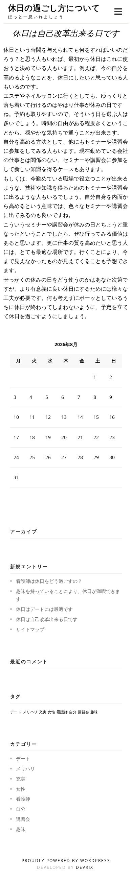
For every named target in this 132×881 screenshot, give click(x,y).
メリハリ (30, 712)
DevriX (84, 867)
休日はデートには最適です (44, 609)
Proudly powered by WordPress (66, 860)
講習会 (83, 712)
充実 (42, 712)
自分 (72, 712)
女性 (51, 712)
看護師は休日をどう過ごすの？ (49, 581)
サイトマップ (30, 629)
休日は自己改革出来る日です (47, 619)
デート (15, 712)
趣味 (94, 712)
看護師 (62, 712)
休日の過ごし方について (54, 8)
